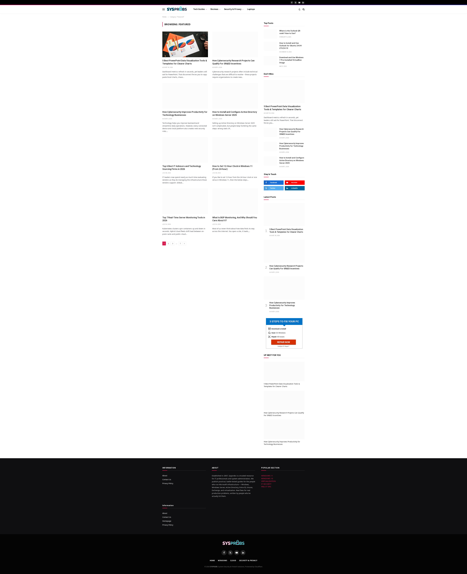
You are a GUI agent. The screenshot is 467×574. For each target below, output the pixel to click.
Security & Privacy (233, 9)
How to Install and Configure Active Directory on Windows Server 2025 (234, 113)
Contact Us (166, 479)
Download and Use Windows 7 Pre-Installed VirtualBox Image (291, 60)
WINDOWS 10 (267, 478)
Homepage (166, 521)
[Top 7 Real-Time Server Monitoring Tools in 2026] (185, 201)
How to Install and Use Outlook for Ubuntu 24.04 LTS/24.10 (290, 45)
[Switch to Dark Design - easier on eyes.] (299, 9)
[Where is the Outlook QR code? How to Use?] (270, 34)
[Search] (303, 9)
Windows (222, 560)
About (164, 475)
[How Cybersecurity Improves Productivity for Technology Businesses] (185, 96)
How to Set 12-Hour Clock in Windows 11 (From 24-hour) (232, 167)
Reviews (214, 9)
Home (212, 560)
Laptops (251, 9)
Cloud (233, 560)
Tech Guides (199, 9)
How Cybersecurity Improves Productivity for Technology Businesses (184, 113)
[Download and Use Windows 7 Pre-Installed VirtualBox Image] (270, 60)
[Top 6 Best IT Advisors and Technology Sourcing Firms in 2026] (185, 150)
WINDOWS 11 (267, 475)
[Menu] (163, 9)
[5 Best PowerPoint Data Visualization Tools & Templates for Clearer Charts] (185, 44)
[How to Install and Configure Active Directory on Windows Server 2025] (235, 96)
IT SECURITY (266, 484)
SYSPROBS (213, 566)
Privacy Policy (167, 483)
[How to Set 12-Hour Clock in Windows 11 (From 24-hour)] (235, 150)
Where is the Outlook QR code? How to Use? (289, 32)
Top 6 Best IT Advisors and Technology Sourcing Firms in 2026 (181, 167)
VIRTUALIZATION (268, 481)
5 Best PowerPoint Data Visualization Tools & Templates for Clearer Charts (184, 62)
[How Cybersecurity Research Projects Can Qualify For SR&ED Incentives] (235, 44)
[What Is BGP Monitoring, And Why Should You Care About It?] (235, 201)
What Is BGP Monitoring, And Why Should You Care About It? (234, 219)
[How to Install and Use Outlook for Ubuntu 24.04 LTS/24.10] (270, 46)
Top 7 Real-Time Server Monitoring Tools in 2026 (183, 219)
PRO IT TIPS (266, 486)
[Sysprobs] (177, 9)
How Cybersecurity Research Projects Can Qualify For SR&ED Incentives (233, 62)
